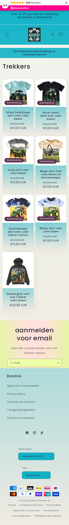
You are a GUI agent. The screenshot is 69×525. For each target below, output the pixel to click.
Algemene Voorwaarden (23, 386)
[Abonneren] (58, 363)
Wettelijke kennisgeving (47, 515)
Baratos (32, 500)
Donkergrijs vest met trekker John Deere (18, 297)
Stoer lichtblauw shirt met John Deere (18, 115)
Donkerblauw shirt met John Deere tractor (18, 232)
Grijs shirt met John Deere (18, 171)
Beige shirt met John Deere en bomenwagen (51, 174)
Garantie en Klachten (21, 402)
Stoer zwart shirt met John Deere (50, 116)
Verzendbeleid (51, 510)
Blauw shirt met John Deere (51, 230)
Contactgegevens (21, 515)
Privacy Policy (16, 394)
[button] (7, 34)
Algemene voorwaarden (26, 510)
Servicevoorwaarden (20, 418)
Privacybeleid (53, 505)
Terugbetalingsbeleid (21, 410)
